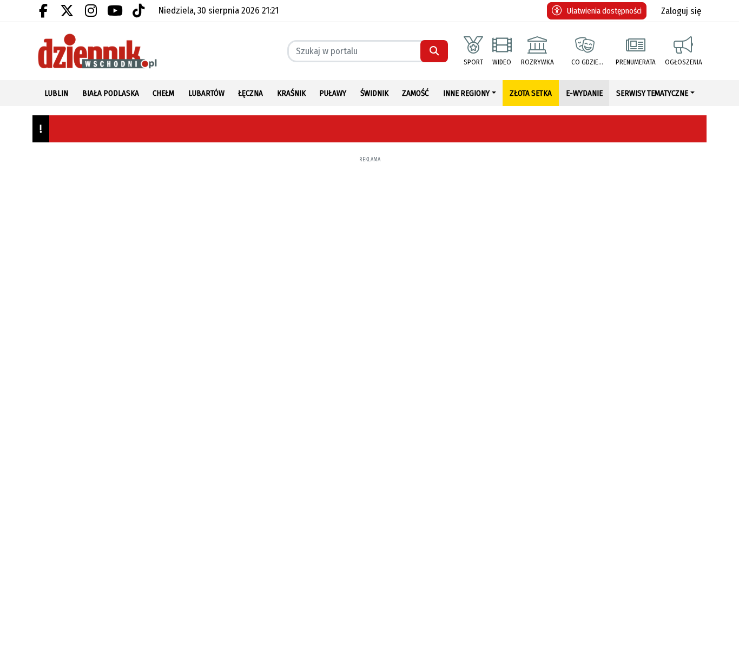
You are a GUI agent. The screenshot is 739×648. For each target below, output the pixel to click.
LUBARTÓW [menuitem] (206, 93)
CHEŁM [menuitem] (163, 93)
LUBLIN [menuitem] (56, 93)
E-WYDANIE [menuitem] (584, 93)
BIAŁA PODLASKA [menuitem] (110, 93)
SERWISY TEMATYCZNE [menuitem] (652, 93)
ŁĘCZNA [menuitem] (250, 93)
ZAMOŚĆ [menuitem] (415, 93)
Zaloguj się (681, 11)
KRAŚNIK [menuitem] (291, 93)
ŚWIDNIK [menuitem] (374, 93)
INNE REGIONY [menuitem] (466, 93)
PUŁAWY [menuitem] (332, 93)
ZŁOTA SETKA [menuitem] (531, 93)
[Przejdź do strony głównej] (112, 51)
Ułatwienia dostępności (604, 11)
